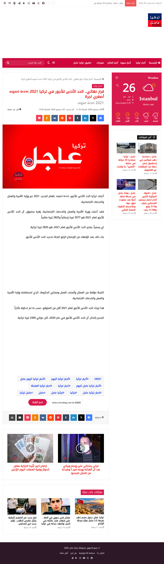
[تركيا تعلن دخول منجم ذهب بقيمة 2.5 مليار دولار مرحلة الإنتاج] (89, 506)
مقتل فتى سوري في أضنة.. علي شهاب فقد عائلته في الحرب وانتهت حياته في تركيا (55, 521)
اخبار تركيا (63, 385)
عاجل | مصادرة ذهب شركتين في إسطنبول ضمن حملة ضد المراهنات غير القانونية (147, 163)
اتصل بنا (100, 553)
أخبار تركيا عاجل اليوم (88, 385)
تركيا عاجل (57, 392)
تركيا (73, 392)
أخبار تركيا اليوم (60, 378)
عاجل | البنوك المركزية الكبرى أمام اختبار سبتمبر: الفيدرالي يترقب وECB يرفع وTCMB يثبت (147, 201)
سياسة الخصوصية (87, 553)
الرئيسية (153, 63)
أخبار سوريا (125, 63)
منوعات (100, 63)
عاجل (41, 392)
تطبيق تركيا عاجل (82, 63)
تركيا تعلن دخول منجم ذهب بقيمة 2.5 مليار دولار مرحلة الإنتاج (90, 520)
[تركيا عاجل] (155, 20)
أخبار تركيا (140, 63)
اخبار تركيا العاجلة (41, 385)
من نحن (73, 553)
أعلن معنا (64, 553)
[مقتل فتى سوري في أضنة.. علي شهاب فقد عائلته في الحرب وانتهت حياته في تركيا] (55, 506)
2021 (98, 378)
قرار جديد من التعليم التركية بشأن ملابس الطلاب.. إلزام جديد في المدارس (22, 521)
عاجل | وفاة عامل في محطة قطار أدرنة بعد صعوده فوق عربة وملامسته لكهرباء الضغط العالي (126, 201)
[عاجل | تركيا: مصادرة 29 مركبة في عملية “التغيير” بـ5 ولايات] (126, 148)
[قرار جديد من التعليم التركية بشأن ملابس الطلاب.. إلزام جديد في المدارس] (21, 506)
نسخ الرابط (37, 402)
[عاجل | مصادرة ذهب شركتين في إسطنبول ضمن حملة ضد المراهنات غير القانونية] (147, 148)
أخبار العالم (112, 63)
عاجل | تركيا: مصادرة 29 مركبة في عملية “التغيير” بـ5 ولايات (97, 3)
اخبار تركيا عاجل (91, 392)
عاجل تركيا (25, 392)
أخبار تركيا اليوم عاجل (32, 378)
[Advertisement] (54, 32)
